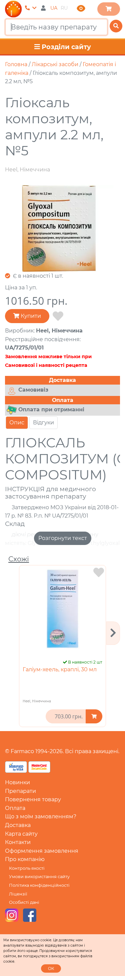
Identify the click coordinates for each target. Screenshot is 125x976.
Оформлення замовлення (41, 851)
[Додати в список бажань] (58, 316)
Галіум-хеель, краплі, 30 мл (60, 669)
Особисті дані (24, 902)
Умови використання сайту (39, 876)
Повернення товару (33, 799)
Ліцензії (18, 893)
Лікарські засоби (55, 64)
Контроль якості (27, 868)
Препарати (20, 791)
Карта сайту (21, 834)
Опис (16, 422)
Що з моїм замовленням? (40, 816)
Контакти (18, 842)
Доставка (18, 825)
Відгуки (43, 422)
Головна (16, 64)
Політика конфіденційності (39, 885)
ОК (51, 968)
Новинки (17, 782)
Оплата (15, 808)
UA (53, 8)
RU (64, 8)
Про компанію (25, 859)
